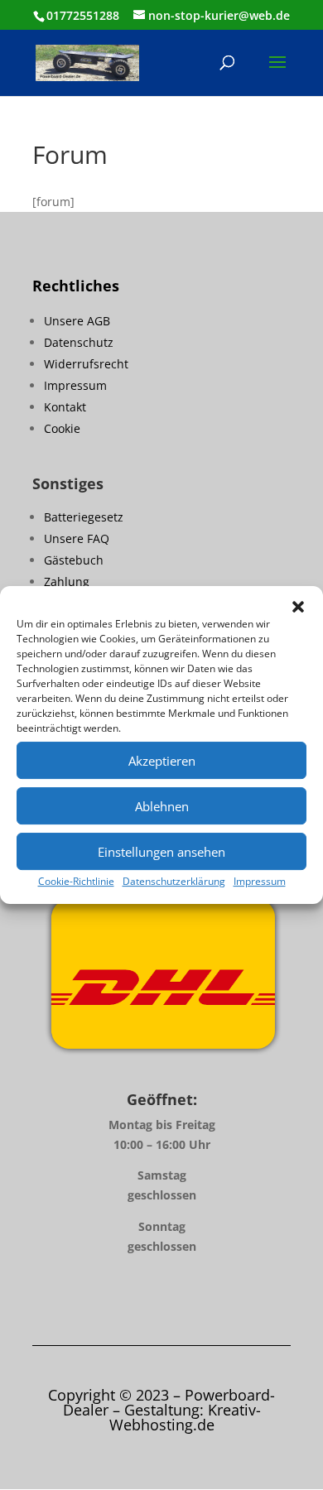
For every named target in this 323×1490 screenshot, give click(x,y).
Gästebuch (74, 560)
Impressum (260, 881)
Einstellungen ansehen (161, 852)
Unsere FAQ (76, 538)
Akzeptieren (161, 760)
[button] (298, 606)
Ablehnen (162, 806)
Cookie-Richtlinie (76, 881)
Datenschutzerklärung (174, 881)
